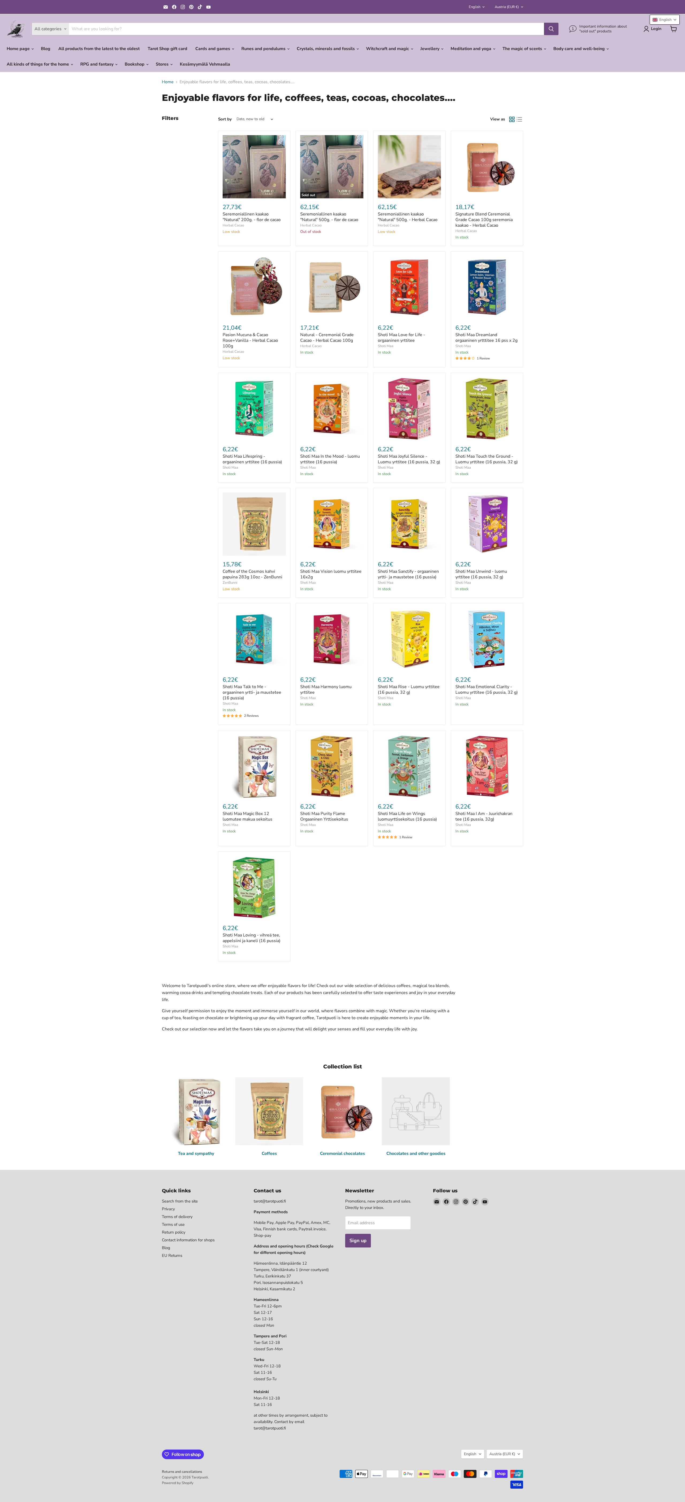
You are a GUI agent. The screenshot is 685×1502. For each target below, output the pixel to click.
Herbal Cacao (233, 225)
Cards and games (213, 49)
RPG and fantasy (97, 64)
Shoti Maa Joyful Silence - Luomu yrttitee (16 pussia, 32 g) (409, 459)
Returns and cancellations (182, 1471)
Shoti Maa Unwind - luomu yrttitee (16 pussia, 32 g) (481, 574)
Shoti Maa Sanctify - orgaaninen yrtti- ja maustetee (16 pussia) (408, 574)
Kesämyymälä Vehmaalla (205, 64)
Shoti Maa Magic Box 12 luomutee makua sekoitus (247, 816)
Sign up (358, 1240)
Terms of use (173, 1224)
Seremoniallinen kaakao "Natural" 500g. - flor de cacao (329, 217)
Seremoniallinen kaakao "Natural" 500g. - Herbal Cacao (407, 217)
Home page (19, 49)
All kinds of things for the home (38, 64)
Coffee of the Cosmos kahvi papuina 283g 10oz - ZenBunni (252, 574)
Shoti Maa (385, 346)
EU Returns (172, 1255)
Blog (45, 49)
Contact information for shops (188, 1240)
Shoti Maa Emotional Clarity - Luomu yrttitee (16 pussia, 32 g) (486, 689)
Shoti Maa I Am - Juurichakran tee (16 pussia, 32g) (483, 816)
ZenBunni (230, 582)
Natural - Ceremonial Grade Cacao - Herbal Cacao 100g (327, 337)
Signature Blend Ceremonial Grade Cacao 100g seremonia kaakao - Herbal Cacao (484, 219)
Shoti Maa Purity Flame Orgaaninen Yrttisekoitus (324, 816)
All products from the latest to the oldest (99, 49)
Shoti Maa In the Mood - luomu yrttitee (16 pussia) (330, 459)
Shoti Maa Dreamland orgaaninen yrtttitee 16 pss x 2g (486, 337)
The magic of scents (523, 49)
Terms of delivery (177, 1216)
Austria (507, 7)
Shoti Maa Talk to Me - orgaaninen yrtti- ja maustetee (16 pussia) (252, 692)
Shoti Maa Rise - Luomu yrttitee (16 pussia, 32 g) (409, 689)
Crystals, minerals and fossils (326, 49)
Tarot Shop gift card (167, 49)
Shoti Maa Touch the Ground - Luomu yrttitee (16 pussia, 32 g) (486, 459)
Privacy (168, 1209)
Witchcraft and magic (388, 49)
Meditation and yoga (471, 49)
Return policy (173, 1232)
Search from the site (180, 1201)
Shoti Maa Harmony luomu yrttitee (326, 689)
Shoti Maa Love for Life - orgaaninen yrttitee (401, 337)
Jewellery (430, 49)
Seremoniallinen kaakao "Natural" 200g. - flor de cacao (252, 217)
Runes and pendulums (264, 49)
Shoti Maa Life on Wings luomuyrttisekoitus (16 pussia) (407, 816)
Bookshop (135, 64)
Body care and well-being (579, 49)
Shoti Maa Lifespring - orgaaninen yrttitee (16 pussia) (252, 459)
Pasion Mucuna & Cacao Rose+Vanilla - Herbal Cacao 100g (250, 340)
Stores (163, 64)
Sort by (225, 119)
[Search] (551, 29)
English (474, 7)
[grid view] (512, 119)
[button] (664, 19)
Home (168, 81)
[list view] (519, 119)
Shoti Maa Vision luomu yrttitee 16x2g (330, 574)
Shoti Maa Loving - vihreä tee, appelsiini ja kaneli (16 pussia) (251, 938)
